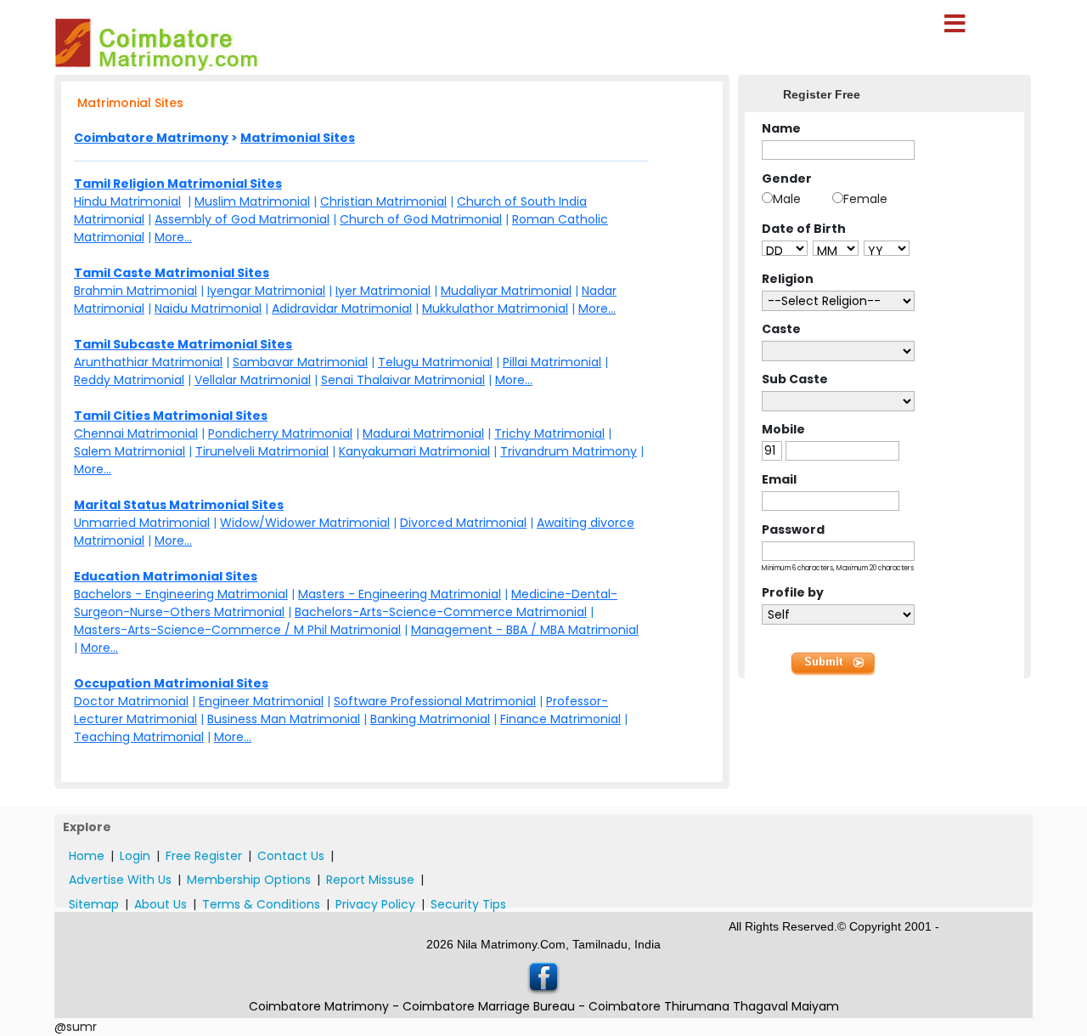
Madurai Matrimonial (423, 433)
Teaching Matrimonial (139, 736)
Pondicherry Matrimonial (280, 433)
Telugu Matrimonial (435, 362)
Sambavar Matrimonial (300, 362)
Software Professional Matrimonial (435, 701)
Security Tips (468, 904)
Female (865, 198)
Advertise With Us (120, 879)
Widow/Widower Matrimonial (305, 522)
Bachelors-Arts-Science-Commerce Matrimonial (441, 611)
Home (86, 855)
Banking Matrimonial (430, 718)
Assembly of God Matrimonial (242, 219)
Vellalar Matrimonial (252, 379)
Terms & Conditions (261, 904)
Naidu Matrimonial (208, 308)
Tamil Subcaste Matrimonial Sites (183, 344)
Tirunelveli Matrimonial (262, 451)
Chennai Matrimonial (136, 433)
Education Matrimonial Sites (165, 576)
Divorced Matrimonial (463, 522)
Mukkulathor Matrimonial (495, 308)
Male (787, 198)
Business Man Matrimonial (283, 718)
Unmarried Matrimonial (142, 522)
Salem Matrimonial (129, 451)
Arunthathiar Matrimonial (148, 362)
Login (135, 855)
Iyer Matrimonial (383, 290)
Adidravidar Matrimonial (342, 308)
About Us (160, 904)
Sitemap (94, 904)
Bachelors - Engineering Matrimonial (181, 594)
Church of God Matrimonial (421, 219)
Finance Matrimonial (560, 718)
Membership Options (249, 879)
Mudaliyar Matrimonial (506, 290)
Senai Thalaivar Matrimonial (403, 379)
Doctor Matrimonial (131, 701)
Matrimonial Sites (297, 137)
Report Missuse (370, 879)
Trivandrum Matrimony (568, 451)
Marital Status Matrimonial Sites (179, 504)
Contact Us (290, 855)
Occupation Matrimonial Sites (171, 683)
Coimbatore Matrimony (151, 137)
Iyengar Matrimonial (266, 290)
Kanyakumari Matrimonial (414, 451)
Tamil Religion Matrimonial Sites (178, 183)
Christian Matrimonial (383, 201)
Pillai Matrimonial (552, 362)
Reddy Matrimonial (129, 379)
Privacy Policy (375, 904)
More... (173, 237)
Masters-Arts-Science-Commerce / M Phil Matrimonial (237, 629)
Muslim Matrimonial (252, 201)
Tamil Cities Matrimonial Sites (171, 415)
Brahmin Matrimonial (135, 290)
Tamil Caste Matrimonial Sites (171, 272)
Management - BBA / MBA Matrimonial (525, 629)
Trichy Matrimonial (549, 433)
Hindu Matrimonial (127, 201)
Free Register (204, 855)
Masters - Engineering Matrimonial (399, 594)
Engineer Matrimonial (261, 701)
